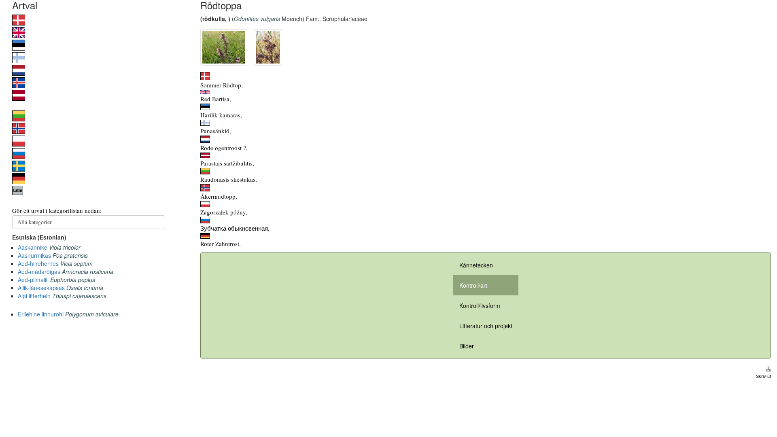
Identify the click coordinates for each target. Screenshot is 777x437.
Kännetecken (476, 265)
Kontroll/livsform (479, 305)
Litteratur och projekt (485, 326)
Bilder (466, 346)
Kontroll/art (473, 285)
